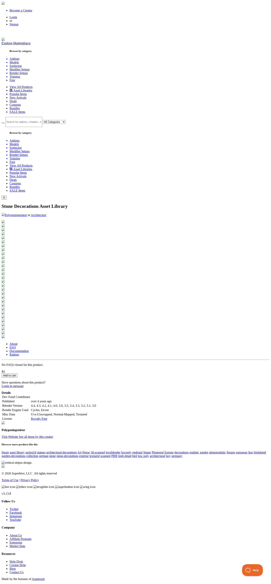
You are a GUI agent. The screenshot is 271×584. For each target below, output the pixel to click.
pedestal (137, 452)
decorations (181, 452)
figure (5, 452)
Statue (147, 452)
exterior (84, 456)
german (43, 456)
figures (231, 452)
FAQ (13, 347)
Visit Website (10, 436)
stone (52, 456)
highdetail (260, 452)
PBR (114, 456)
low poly (143, 456)
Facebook (16, 512)
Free (12, 80)
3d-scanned (98, 452)
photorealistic (217, 452)
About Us (16, 535)
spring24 (30, 452)
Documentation (19, 351)
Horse (86, 452)
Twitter (14, 509)
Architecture (38, 215)
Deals (13, 101)
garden (204, 452)
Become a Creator (21, 10)
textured (94, 456)
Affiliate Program (20, 539)
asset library (17, 452)
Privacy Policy (30, 480)
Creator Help (18, 565)
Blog (13, 568)
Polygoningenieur (16, 215)
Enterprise (16, 542)
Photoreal (158, 452)
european (241, 452)
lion (250, 452)
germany (176, 456)
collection (32, 456)
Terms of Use (10, 480)
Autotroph (38, 579)
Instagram (16, 516)
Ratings (14, 354)
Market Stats (17, 546)
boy (168, 456)
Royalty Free (39, 418)
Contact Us (17, 572)
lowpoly (126, 452)
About (13, 343)
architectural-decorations (61, 452)
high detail (124, 456)
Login (13, 17)
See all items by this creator (36, 436)
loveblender (113, 452)
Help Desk (16, 561)
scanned (105, 456)
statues (41, 452)
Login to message (13, 386)
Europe (169, 452)
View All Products (21, 87)
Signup (14, 24)
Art (79, 452)
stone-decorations (67, 456)
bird (134, 456)
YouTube (15, 519)
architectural (157, 456)
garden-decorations (13, 456)
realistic (194, 452)
